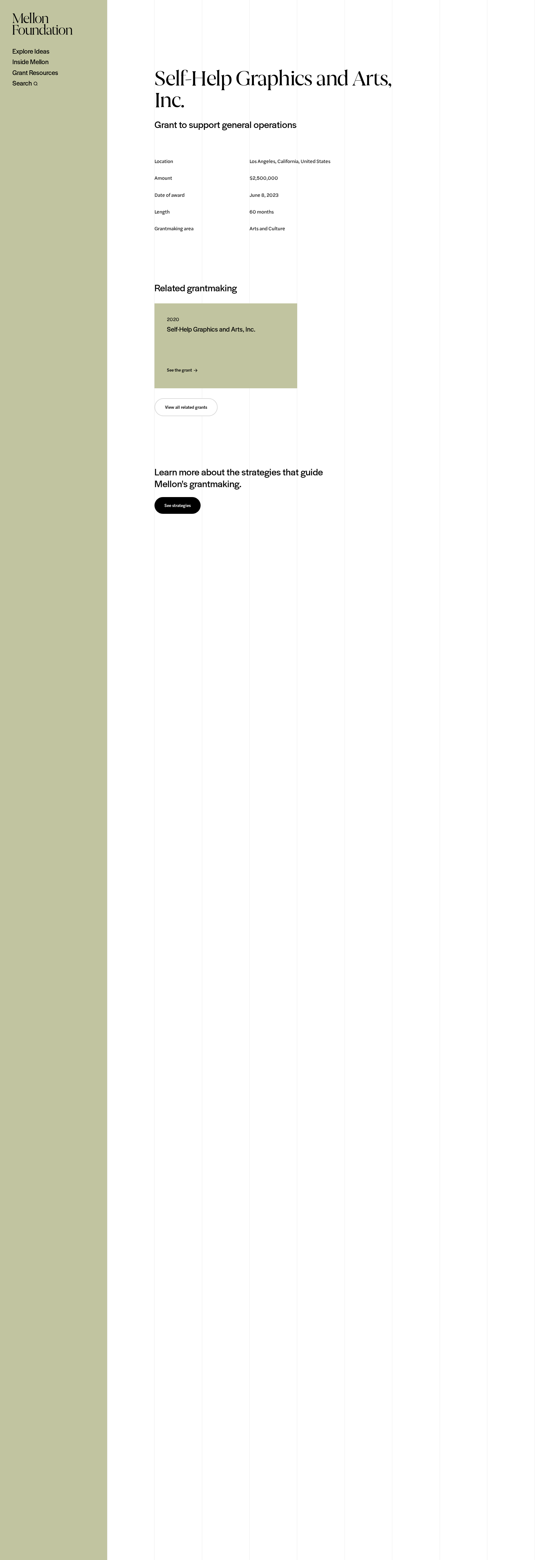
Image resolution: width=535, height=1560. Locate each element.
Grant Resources (35, 72)
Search (22, 83)
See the (179, 370)
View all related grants (186, 407)
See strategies (177, 505)
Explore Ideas (31, 51)
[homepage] (42, 23)
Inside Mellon (30, 62)
